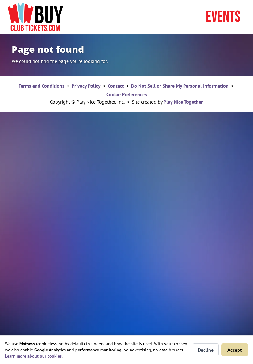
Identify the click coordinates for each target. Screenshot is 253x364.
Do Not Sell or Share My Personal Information (180, 86)
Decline (206, 350)
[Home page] (35, 17)
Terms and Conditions (41, 86)
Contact (116, 86)
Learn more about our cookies (33, 356)
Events (223, 17)
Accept (234, 350)
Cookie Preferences (126, 94)
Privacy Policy (86, 86)
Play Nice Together (183, 102)
